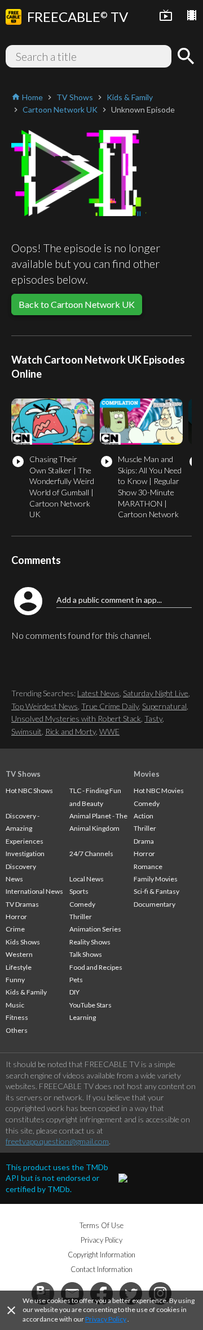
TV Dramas (22, 904)
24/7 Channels (91, 853)
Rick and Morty (70, 731)
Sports (79, 891)
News (14, 879)
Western (19, 954)
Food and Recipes (95, 967)
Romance (148, 866)
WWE (109, 731)
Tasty (153, 718)
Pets (76, 979)
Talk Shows (85, 954)
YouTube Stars (90, 1005)
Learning (82, 1017)
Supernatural (164, 706)
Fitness (17, 1017)
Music (15, 1005)
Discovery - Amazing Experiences (24, 828)
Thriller (80, 916)
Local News (86, 879)
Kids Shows (23, 942)
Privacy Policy (105, 1319)
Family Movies (156, 879)
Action (143, 816)
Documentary (154, 904)
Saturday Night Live (155, 693)
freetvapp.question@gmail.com (57, 1141)
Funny (15, 979)
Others (17, 1030)
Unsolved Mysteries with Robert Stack (76, 718)
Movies (147, 773)
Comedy (82, 904)
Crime (15, 929)
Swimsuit (26, 731)
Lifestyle (19, 967)
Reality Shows (90, 942)
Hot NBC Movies (159, 790)
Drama (144, 841)
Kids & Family (26, 992)
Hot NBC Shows (29, 790)
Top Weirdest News (44, 706)
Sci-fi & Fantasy (156, 891)
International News (34, 891)
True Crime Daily (110, 706)
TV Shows (23, 773)
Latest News (98, 693)
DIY (74, 992)
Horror (16, 916)
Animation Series (95, 929)
